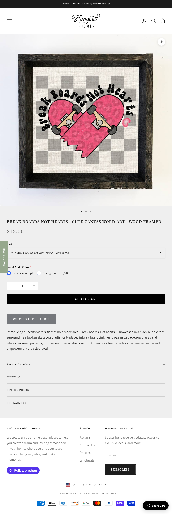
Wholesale (87, 460)
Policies (85, 452)
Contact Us (87, 445)
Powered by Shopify (102, 493)
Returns (85, 437)
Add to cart (86, 299)
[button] (4, 257)
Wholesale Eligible (31, 319)
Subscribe (120, 469)
